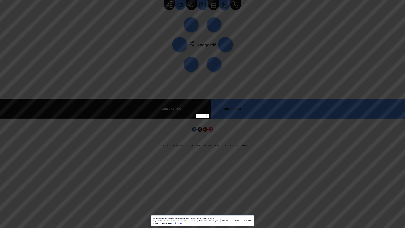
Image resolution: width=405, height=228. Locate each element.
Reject (236, 221)
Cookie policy (177, 223)
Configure (247, 221)
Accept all (225, 221)
